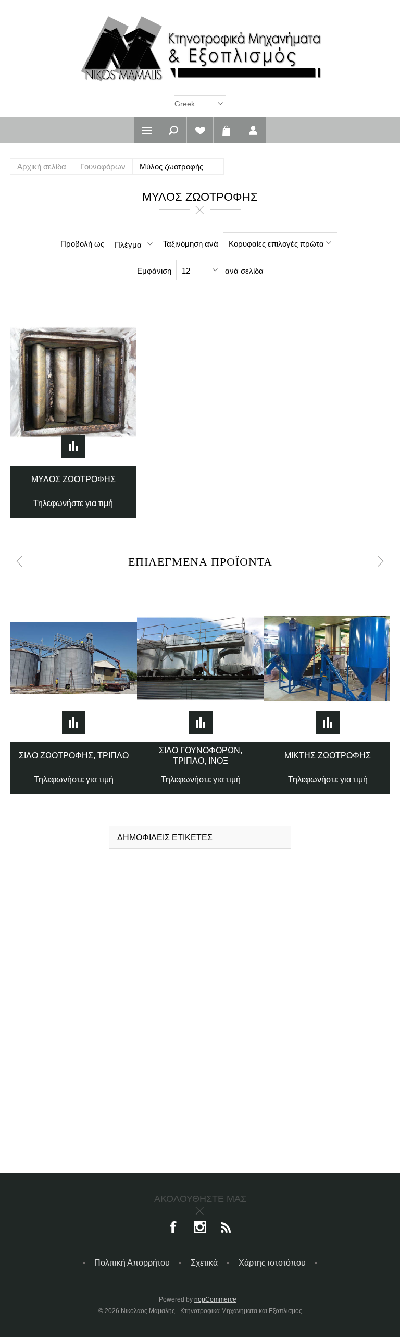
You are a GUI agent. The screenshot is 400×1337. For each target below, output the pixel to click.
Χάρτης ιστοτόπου (272, 1262)
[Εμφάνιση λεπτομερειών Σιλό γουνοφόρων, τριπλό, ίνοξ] (200, 658)
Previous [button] (19, 562)
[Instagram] (200, 1228)
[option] (73, 684)
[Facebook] (174, 1228)
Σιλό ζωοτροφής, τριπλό (74, 755)
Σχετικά (204, 1262)
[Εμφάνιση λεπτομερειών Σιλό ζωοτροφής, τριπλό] (73, 658)
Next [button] (381, 562)
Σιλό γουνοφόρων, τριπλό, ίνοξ (200, 755)
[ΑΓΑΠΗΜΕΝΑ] (200, 130)
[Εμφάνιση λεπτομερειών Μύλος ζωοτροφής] (73, 382)
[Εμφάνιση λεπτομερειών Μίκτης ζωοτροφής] (327, 658)
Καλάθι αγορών (227, 130)
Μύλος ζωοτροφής (73, 479)
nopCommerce (215, 1299)
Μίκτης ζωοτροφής (327, 755)
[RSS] (226, 1228)
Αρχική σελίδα (41, 166)
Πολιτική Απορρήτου (132, 1262)
